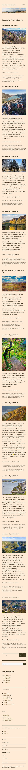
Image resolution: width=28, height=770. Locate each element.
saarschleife (20, 590)
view (11, 591)
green (22, 394)
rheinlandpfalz (20, 149)
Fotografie (14, 75)
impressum (5, 758)
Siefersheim (4, 328)
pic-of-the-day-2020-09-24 (10, 534)
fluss (5, 589)
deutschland (8, 260)
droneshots (16, 146)
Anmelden (6, 715)
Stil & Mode (6, 698)
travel (9, 328)
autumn (11, 259)
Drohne (8, 146)
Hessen (11, 467)
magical (20, 203)
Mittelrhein (8, 149)
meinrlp (4, 149)
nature (12, 78)
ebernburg (10, 77)
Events (5, 693)
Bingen (10, 201)
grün (3, 396)
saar (13, 590)
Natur (13, 647)
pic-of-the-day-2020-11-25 (10, 335)
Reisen (20, 258)
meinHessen (10, 469)
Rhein (16, 527)
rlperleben (12, 80)
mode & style (5, 742)
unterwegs (12, 328)
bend (22, 587)
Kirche (9, 148)
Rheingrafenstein (18, 78)
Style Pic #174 (7, 677)
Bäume (5, 394)
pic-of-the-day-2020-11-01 (10, 476)
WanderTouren (19, 75)
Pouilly (16, 647)
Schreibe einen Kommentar (8, 81)
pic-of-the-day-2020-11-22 (10, 403)
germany (21, 146)
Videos (5, 702)
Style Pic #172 (7, 680)
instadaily (14, 646)
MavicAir (16, 324)
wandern (21, 80)
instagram (6, 733)
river (11, 590)
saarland (16, 590)
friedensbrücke (14, 260)
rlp (8, 80)
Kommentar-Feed (8, 718)
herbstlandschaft (5, 467)
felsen (14, 77)
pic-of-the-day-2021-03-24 (10, 25)
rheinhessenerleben (12, 326)
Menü (23, 4)
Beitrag (21, 65)
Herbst (23, 260)
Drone (12, 146)
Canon (8, 466)
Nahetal (9, 78)
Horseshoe (9, 589)
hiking (8, 526)
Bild (10, 75)
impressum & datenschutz (15, 766)
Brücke (13, 644)
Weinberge (8, 470)
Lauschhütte (15, 203)
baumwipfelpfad (17, 587)
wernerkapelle (8, 150)
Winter (3, 205)
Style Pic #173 (6, 679)
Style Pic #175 (7, 675)
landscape (18, 148)
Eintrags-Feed (7, 717)
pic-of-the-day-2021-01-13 (10, 156)
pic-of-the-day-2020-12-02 (10, 211)
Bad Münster (16, 259)
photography (16, 469)
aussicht (11, 587)
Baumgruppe (5, 201)
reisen (18, 325)
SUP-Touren (6, 700)
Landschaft (4, 78)
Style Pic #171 (6, 682)
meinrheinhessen (22, 262)
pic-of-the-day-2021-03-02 (10, 86)
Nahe (13, 527)
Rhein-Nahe (20, 527)
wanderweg (4, 397)
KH (16, 77)
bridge (3, 260)
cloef (3, 589)
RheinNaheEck (12, 528)
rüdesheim (21, 469)
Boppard (9, 394)
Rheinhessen (5, 80)
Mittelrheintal (9, 527)
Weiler (21, 204)
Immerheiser (5, 148)
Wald (19, 204)
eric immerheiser (9, 5)
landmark (13, 148)
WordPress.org (7, 720)
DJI (8, 322)
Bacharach (4, 146)
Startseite (4, 739)
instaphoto (19, 646)
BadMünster (4, 77)
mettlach (4, 590)
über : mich (5, 762)
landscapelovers (5, 324)
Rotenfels (16, 80)
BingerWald (14, 201)
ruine (3, 150)
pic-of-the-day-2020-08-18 (10, 597)
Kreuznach (19, 77)
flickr (4, 731)
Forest (19, 201)
